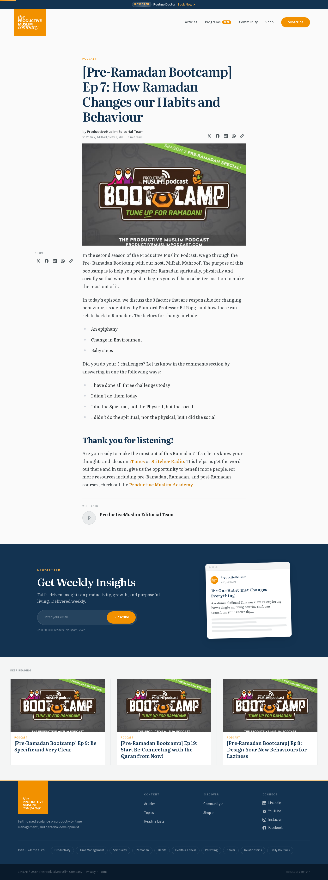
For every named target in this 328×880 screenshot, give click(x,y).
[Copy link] (242, 136)
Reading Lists (154, 821)
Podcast (89, 59)
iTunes (137, 461)
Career (231, 850)
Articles (191, 22)
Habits (162, 850)
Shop (269, 22)
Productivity (62, 850)
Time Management (91, 850)
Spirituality (120, 850)
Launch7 (304, 872)
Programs (217, 22)
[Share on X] (209, 136)
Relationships (253, 850)
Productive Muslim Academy (161, 484)
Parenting (211, 850)
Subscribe (295, 22)
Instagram (275, 819)
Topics (149, 812)
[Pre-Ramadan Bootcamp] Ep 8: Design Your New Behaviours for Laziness (267, 749)
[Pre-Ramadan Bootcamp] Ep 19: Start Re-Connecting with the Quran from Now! (159, 749)
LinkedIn (274, 803)
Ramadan (142, 850)
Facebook (275, 827)
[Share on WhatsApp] (233, 136)
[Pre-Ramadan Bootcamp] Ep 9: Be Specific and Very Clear (55, 746)
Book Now (184, 4)
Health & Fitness (185, 850)
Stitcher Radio (168, 461)
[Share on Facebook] (217, 136)
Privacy (91, 872)
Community (248, 22)
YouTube (274, 811)
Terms (103, 872)
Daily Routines (280, 850)
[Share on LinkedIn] (225, 136)
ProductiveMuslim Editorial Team (115, 131)
